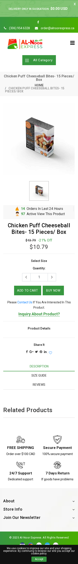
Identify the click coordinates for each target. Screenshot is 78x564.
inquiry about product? (39, 314)
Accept (39, 559)
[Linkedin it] (45, 351)
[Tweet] (36, 351)
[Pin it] (41, 351)
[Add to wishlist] (50, 353)
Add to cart (27, 290)
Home (39, 85)
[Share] (27, 351)
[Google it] (31, 351)
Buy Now (53, 290)
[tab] (39, 366)
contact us (24, 302)
